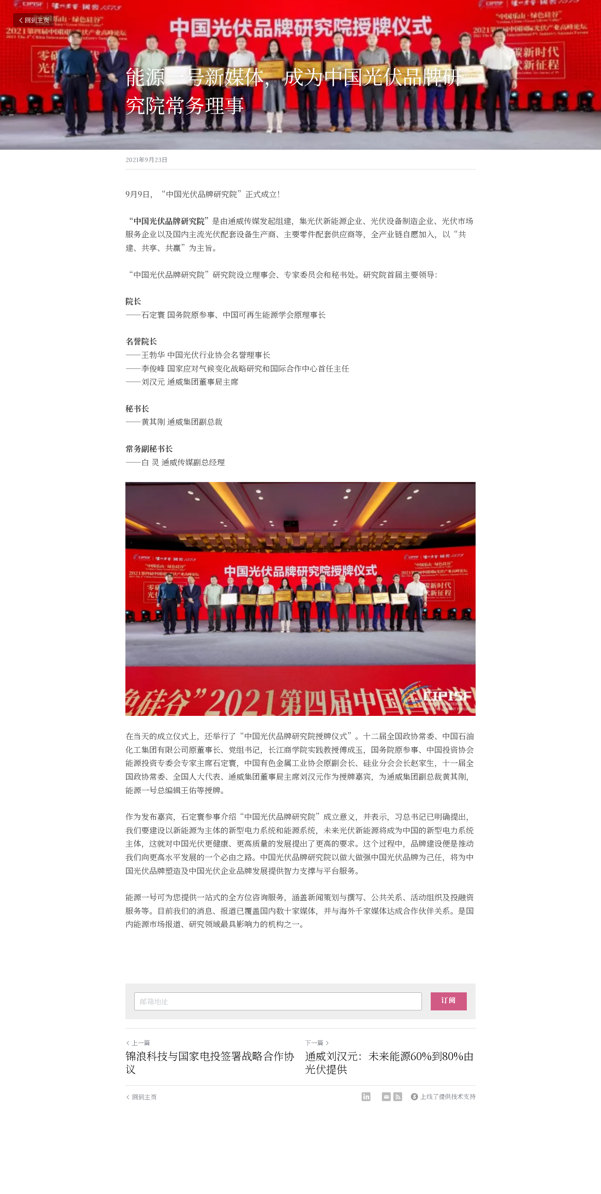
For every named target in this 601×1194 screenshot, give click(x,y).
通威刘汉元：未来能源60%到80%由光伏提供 (389, 1062)
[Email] (386, 1096)
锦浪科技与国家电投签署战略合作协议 (209, 1062)
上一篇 (141, 1042)
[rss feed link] (397, 1096)
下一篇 (314, 1042)
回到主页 (37, 19)
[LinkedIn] (366, 1096)
